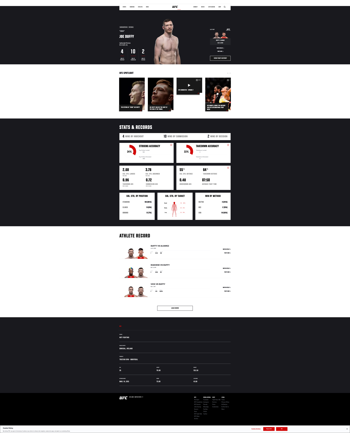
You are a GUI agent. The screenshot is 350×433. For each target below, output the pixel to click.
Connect (195, 7)
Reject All (268, 428)
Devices (214, 402)
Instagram (206, 402)
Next (230, 73)
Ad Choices (224, 404)
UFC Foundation (198, 402)
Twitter (205, 414)
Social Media (207, 397)
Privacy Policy (225, 402)
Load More (175, 308)
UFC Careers (197, 404)
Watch (202, 7)
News (147, 7)
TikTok (205, 411)
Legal (223, 397)
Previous (228, 73)
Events (124, 7)
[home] (175, 7)
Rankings (132, 7)
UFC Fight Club (198, 414)
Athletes (140, 7)
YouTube (205, 409)
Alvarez (165, 246)
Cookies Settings (256, 428)
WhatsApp (206, 407)
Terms (223, 400)
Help (213, 397)
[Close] (347, 429)
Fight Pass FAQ (216, 400)
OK (281, 428)
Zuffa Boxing (211, 7)
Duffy (154, 246)
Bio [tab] (120, 326)
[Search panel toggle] (224, 7)
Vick (153, 284)
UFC (195, 397)
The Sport (196, 400)
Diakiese (155, 265)
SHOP (219, 7)
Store (195, 411)
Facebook (205, 400)
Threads (205, 404)
